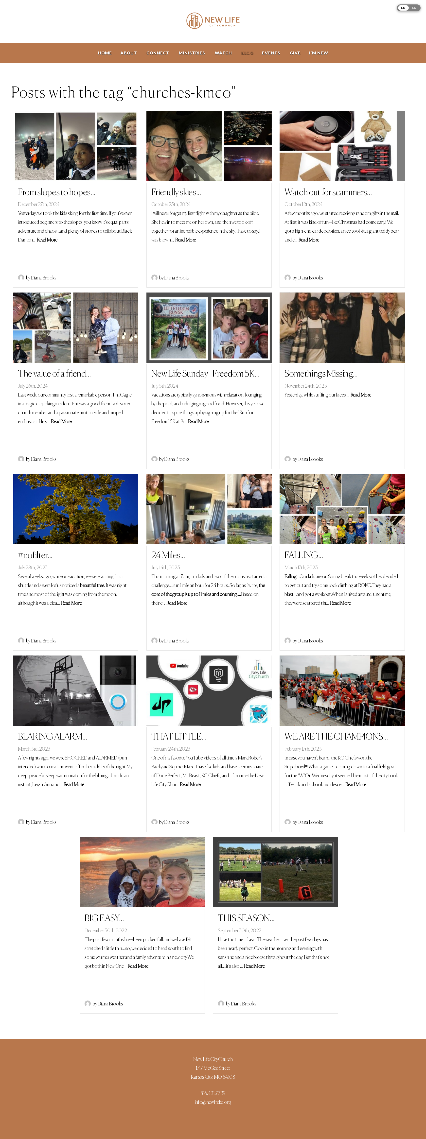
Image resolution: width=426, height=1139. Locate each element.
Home (105, 52)
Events (271, 52)
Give (295, 52)
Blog (247, 52)
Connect (158, 52)
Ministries (192, 52)
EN (403, 8)
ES (414, 8)
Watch (224, 52)
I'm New (318, 52)
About (129, 52)
